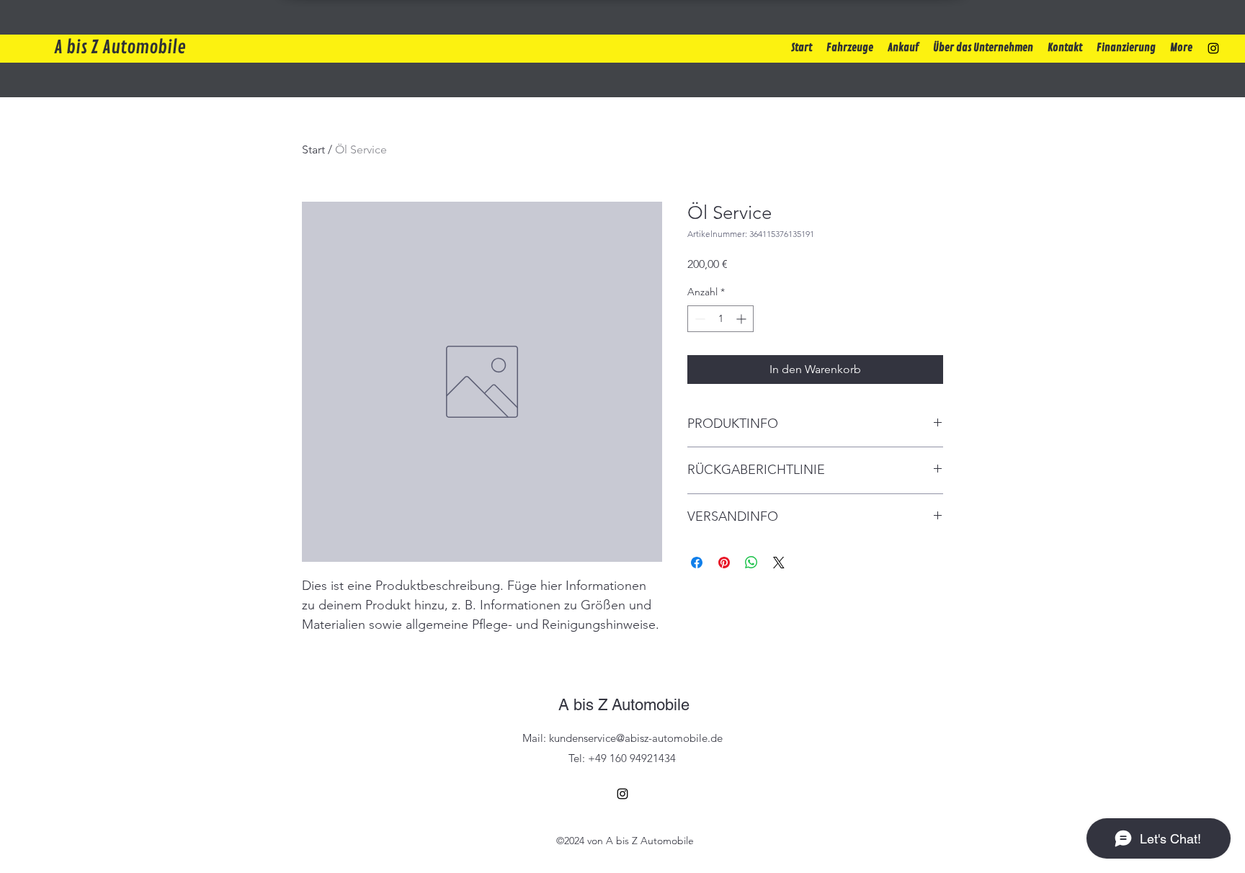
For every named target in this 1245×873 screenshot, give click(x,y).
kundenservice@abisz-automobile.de (636, 738)
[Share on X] (778, 562)
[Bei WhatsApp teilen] (751, 562)
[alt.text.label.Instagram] (1213, 48)
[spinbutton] (720, 318)
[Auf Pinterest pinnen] (724, 562)
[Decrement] (699, 318)
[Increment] (742, 318)
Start (313, 149)
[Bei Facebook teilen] (696, 562)
